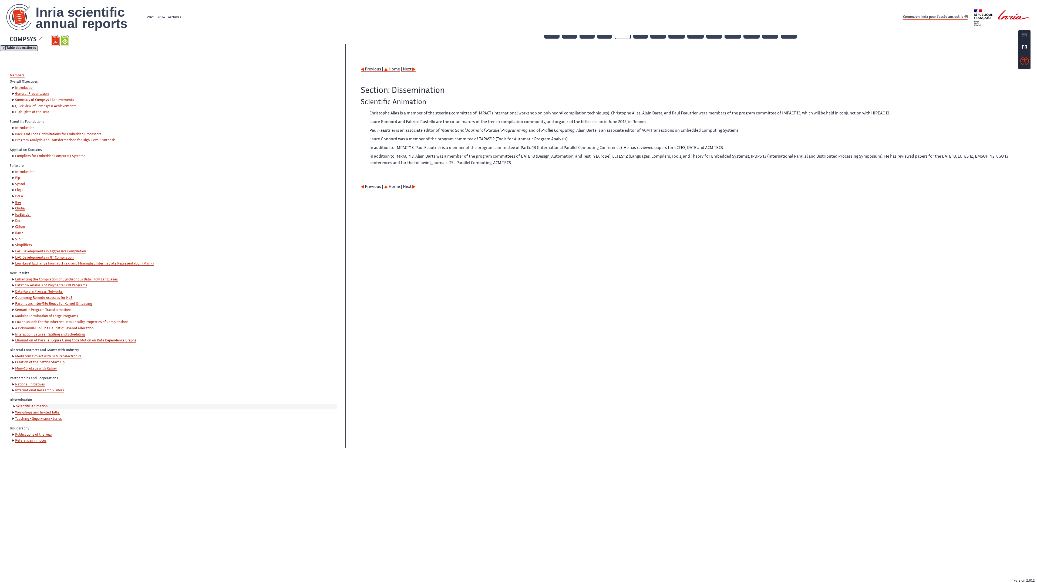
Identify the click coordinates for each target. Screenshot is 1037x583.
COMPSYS (23, 40)
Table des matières (21, 48)
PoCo (19, 196)
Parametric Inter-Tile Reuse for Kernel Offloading (53, 304)
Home (394, 69)
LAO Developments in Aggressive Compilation (50, 251)
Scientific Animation (32, 406)
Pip (17, 178)
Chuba (20, 208)
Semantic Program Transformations (43, 310)
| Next (406, 69)
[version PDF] (56, 40)
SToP (19, 239)
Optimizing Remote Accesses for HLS (43, 298)
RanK (19, 233)
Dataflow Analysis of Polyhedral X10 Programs (51, 285)
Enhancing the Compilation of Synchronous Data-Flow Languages (66, 279)
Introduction (25, 88)
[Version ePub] (65, 40)
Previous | (374, 69)
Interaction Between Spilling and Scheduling (50, 334)
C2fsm (20, 227)
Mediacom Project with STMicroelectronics (48, 356)
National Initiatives (30, 384)
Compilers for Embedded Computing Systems (50, 156)
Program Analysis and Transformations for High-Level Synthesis (65, 140)
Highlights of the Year (32, 112)
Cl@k (19, 190)
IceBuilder (23, 214)
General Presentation (32, 94)
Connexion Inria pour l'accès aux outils (933, 17)
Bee (18, 202)
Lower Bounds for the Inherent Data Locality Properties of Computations (72, 322)
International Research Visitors (39, 390)
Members (17, 75)
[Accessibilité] (1025, 62)
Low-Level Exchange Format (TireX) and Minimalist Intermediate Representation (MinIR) (84, 263)
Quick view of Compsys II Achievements (45, 106)
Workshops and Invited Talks (37, 412)
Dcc (18, 221)
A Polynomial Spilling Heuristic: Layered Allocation (54, 328)
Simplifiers (23, 245)
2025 (150, 17)
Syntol (20, 184)
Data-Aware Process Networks (39, 291)
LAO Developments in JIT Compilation (44, 257)
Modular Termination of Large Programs (46, 316)
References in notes (30, 440)
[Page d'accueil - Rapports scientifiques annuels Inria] (73, 17)
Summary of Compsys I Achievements (44, 100)
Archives (174, 17)
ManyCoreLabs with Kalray (36, 368)
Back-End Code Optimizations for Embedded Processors (58, 134)
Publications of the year (33, 434)
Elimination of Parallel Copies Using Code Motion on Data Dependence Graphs (75, 340)
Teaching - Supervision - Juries (38, 419)
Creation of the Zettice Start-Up (40, 362)
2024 (161, 17)
